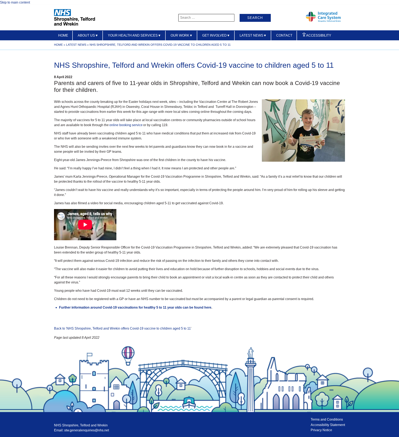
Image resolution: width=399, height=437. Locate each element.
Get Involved (216, 35)
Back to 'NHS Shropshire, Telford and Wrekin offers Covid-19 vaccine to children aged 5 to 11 (122, 328)
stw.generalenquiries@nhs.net (86, 430)
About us (88, 35)
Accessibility (318, 35)
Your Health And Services (134, 35)
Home (63, 35)
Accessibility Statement (328, 425)
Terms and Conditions (327, 419)
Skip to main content (15, 2)
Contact (284, 35)
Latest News (253, 35)
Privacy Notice (321, 430)
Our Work (182, 35)
